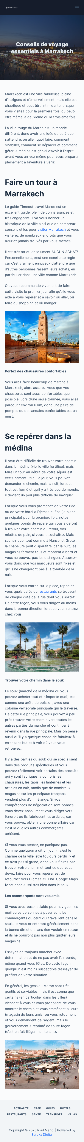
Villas (72, 1114)
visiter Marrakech (51, 229)
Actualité (21, 1108)
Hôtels (65, 1108)
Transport (54, 1114)
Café (37, 1108)
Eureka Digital (42, 1134)
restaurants (48, 591)
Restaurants (16, 1114)
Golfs (50, 1108)
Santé (36, 1114)
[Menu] (77, 8)
